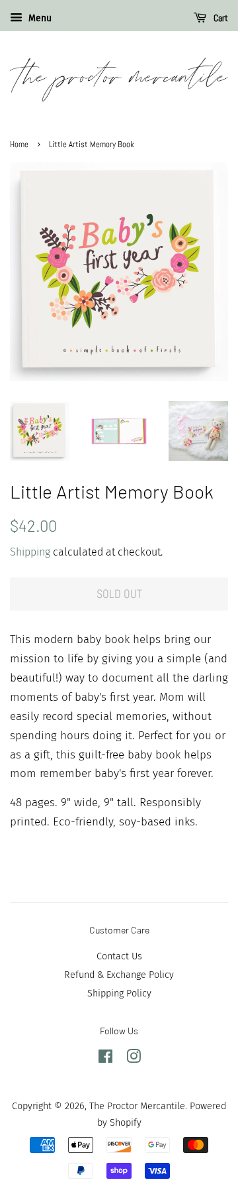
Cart (220, 18)
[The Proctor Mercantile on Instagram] (133, 1059)
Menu (39, 18)
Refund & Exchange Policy (119, 975)
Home (19, 144)
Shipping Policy (119, 993)
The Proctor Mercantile (137, 1106)
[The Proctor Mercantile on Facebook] (105, 1059)
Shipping (30, 552)
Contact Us (119, 956)
